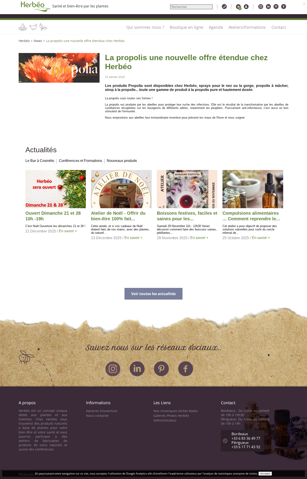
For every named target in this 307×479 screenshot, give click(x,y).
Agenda (216, 27)
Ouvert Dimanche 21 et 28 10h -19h (53, 216)
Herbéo (24, 41)
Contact (278, 27)
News (38, 41)
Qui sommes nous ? (145, 27)
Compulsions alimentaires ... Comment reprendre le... (251, 216)
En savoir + (68, 231)
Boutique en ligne (186, 27)
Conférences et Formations (80, 161)
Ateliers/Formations (247, 27)
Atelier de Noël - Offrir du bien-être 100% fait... (118, 216)
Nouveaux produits (122, 161)
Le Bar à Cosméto (39, 161)
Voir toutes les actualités (153, 293)
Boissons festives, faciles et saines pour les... (187, 216)
